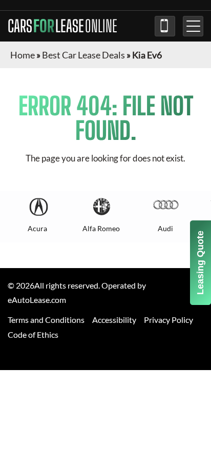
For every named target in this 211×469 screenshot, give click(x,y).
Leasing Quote (200, 263)
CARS (62, 26)
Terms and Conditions (46, 319)
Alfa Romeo (101, 228)
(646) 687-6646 (165, 26)
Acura (37, 228)
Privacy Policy (168, 319)
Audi (165, 228)
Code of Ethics (33, 334)
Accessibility (114, 319)
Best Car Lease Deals (83, 54)
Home (22, 54)
